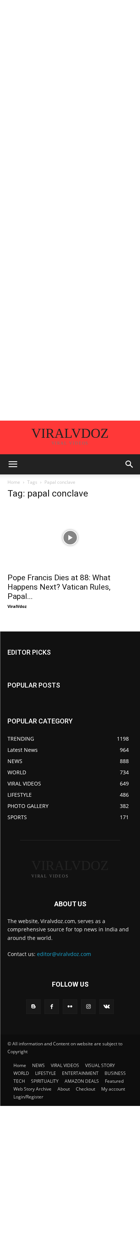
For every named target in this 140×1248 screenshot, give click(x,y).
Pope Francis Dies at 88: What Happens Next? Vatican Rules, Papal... (59, 587)
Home (13, 482)
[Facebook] (51, 1006)
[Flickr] (70, 1006)
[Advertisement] (70, 70)
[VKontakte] (106, 1006)
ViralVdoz (17, 606)
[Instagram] (88, 1006)
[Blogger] (33, 1006)
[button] (13, 464)
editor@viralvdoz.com (64, 953)
